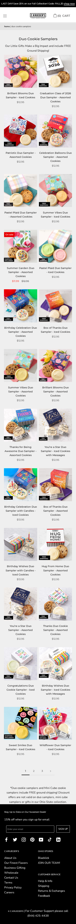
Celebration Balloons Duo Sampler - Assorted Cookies (55, 157)
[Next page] (50, 771)
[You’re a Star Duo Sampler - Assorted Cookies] (20, 604)
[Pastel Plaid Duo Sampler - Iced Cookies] (55, 246)
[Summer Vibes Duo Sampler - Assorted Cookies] (20, 365)
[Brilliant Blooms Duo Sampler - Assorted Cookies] (55, 365)
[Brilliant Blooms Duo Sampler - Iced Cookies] (20, 71)
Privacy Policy (13, 887)
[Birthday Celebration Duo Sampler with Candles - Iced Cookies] (20, 484)
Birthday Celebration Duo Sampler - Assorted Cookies (20, 331)
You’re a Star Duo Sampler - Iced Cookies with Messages (55, 451)
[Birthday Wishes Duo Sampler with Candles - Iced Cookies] (20, 544)
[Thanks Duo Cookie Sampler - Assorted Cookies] (55, 604)
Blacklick (43, 858)
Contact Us (11, 877)
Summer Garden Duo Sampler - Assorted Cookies (20, 272)
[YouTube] (41, 839)
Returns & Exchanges (51, 890)
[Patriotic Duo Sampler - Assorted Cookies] (20, 130)
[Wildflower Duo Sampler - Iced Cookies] (55, 723)
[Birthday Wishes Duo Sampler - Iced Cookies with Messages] (55, 663)
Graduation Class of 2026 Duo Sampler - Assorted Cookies (55, 97)
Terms (8, 882)
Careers (9, 892)
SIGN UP (63, 829)
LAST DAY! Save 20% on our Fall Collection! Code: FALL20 (38, 3)
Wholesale (11, 872)
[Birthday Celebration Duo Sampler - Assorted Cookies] (20, 305)
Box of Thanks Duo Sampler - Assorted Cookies (55, 510)
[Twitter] (15, 839)
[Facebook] (6, 839)
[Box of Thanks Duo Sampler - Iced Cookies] (55, 305)
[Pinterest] (32, 839)
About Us (10, 858)
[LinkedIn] (58, 839)
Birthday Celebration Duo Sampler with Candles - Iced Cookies (20, 510)
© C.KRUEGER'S (16, 911)
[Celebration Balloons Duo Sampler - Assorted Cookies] (55, 130)
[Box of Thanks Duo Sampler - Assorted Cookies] (55, 484)
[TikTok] (50, 839)
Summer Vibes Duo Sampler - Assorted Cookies (20, 391)
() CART (63, 16)
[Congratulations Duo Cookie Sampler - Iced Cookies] (20, 663)
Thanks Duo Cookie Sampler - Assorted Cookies (55, 630)
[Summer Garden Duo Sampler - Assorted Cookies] (20, 246)
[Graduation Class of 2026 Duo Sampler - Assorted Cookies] (55, 71)
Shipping (43, 886)
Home (7, 26)
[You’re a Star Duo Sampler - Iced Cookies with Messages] (55, 425)
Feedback (44, 895)
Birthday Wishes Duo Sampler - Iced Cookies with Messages (55, 689)
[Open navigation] (5, 15)
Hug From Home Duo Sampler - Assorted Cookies (55, 570)
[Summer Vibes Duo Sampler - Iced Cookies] (55, 190)
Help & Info (45, 881)
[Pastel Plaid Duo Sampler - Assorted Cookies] (20, 190)
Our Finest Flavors (16, 862)
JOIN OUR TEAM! (49, 862)
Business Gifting (14, 867)
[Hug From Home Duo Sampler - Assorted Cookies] (55, 544)
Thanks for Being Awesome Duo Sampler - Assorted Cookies (20, 451)
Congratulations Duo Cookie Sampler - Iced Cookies (21, 689)
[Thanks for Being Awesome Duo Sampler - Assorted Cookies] (20, 425)
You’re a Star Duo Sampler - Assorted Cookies (20, 630)
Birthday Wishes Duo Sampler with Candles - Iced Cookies (21, 570)
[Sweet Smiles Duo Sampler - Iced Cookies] (20, 723)
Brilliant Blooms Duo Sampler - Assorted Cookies (55, 391)
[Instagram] (24, 839)
